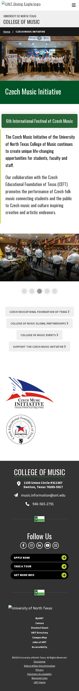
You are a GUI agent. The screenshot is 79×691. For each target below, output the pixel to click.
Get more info (24, 575)
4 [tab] (45, 291)
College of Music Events (38, 335)
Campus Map (39, 637)
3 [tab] (38, 291)
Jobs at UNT (39, 642)
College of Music (21, 21)
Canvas (39, 623)
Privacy (40, 669)
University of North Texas (19, 16)
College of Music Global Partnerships (38, 323)
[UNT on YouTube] (47, 545)
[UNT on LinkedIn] (39, 545)
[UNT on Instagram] (31, 545)
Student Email (39, 627)
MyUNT (39, 618)
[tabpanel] (39, 257)
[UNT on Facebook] (23, 545)
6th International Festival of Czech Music (39, 121)
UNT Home (40, 682)
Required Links (39, 678)
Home (6, 31)
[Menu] (74, 5)
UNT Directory (39, 632)
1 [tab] (22, 291)
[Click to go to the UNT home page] (21, 5)
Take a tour (22, 566)
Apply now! (22, 558)
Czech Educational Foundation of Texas (38, 312)
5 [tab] (53, 291)
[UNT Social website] (55, 545)
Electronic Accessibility (39, 674)
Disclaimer (40, 661)
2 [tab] (30, 291)
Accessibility (39, 647)
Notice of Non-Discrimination (39, 665)
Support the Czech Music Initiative (38, 347)
